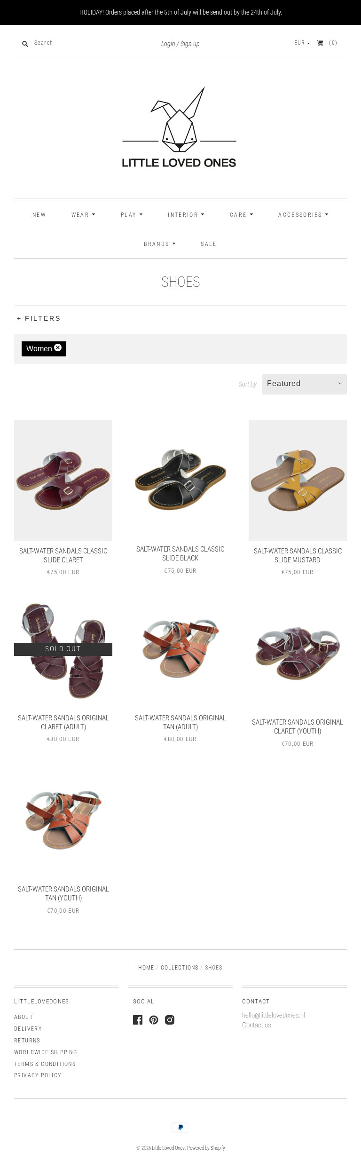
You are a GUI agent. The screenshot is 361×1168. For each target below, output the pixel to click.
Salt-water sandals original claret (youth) (297, 726)
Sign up (190, 44)
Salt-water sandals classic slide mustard (298, 555)
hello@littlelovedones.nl (273, 1015)
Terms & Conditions (45, 1064)
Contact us (256, 1025)
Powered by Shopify (206, 1148)
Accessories (301, 215)
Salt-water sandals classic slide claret (63, 555)
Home (146, 967)
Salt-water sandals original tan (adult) (180, 722)
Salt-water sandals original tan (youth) (63, 893)
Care (240, 215)
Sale (209, 244)
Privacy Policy (38, 1075)
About (23, 1017)
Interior (184, 215)
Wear (81, 215)
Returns (27, 1040)
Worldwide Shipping (45, 1052)
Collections (180, 967)
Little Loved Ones (168, 1148)
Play (130, 215)
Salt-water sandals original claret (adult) (63, 722)
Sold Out (63, 649)
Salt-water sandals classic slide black (180, 553)
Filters (43, 318)
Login (168, 44)
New (39, 215)
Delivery (28, 1029)
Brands (158, 244)
